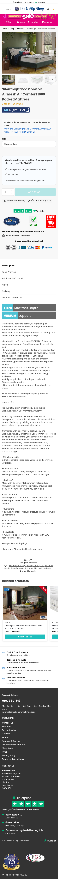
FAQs (4, 751)
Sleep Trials (7, 748)
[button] (53, 9)
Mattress (21, 28)
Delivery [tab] (6, 291)
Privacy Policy (8, 755)
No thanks (13, 174)
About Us (6, 726)
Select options (25, 637)
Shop (12, 28)
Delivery (6, 733)
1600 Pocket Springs (18, 565)
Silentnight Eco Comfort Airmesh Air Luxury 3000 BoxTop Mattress (23, 627)
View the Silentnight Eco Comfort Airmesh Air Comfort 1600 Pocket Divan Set (27, 130)
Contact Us (7, 722)
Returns (5, 737)
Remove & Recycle (11, 741)
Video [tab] (5, 284)
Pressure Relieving (24, 568)
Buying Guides (9, 730)
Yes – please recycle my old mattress (27, 169)
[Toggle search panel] (48, 9)
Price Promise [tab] (9, 271)
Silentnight (31, 571)
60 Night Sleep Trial (36, 565)
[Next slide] (51, 53)
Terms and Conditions (13, 759)
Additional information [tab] (13, 278)
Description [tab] (8, 265)
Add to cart (35, 192)
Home (4, 28)
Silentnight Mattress (42, 568)
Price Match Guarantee (13, 744)
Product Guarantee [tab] (12, 297)
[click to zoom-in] (30, 53)
